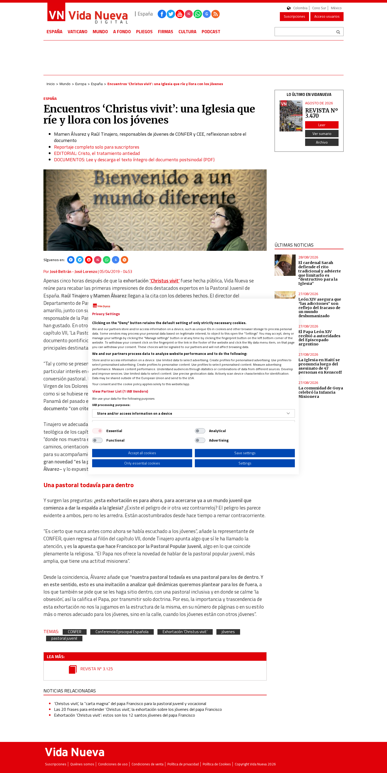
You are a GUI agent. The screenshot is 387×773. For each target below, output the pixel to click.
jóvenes (228, 632)
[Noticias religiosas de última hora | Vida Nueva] (87, 14)
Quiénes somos (82, 764)
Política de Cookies (217, 764)
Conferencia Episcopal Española (122, 632)
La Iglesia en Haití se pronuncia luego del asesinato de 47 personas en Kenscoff (320, 366)
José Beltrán (60, 271)
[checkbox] (97, 430)
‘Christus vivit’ (165, 280)
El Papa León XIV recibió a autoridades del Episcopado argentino (319, 338)
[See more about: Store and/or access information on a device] (288, 413)
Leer (321, 125)
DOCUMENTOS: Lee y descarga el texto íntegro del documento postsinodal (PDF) (134, 159)
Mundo (100, 31)
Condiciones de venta (147, 764)
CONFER (74, 632)
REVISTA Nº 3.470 (321, 113)
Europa (80, 83)
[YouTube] (88, 259)
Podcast (211, 31)
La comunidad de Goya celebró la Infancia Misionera (320, 392)
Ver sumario (321, 133)
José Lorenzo (86, 271)
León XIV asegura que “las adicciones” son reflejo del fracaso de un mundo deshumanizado (319, 307)
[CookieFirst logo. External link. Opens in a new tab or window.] (101, 306)
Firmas (165, 31)
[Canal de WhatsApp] (198, 14)
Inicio (51, 83)
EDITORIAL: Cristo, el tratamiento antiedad (97, 153)
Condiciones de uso (113, 764)
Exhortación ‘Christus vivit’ (185, 632)
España (54, 31)
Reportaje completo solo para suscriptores (96, 146)
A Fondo (122, 31)
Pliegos (144, 31)
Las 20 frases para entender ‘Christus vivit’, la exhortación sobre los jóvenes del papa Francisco (138, 709)
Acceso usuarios (327, 16)
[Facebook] (71, 259)
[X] (79, 259)
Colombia (300, 8)
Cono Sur (319, 8)
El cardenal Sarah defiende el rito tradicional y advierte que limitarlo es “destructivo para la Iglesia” (319, 273)
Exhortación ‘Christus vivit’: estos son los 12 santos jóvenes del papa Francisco (124, 715)
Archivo (322, 142)
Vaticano (77, 31)
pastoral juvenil (64, 638)
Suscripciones (294, 16)
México (336, 8)
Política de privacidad (183, 764)
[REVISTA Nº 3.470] (291, 116)
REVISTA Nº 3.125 (96, 669)
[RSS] (124, 259)
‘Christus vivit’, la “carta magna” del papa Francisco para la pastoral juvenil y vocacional (130, 703)
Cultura (187, 31)
